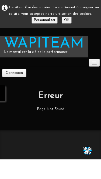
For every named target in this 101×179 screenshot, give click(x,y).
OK (66, 20)
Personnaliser (44, 20)
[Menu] (94, 63)
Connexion (14, 73)
